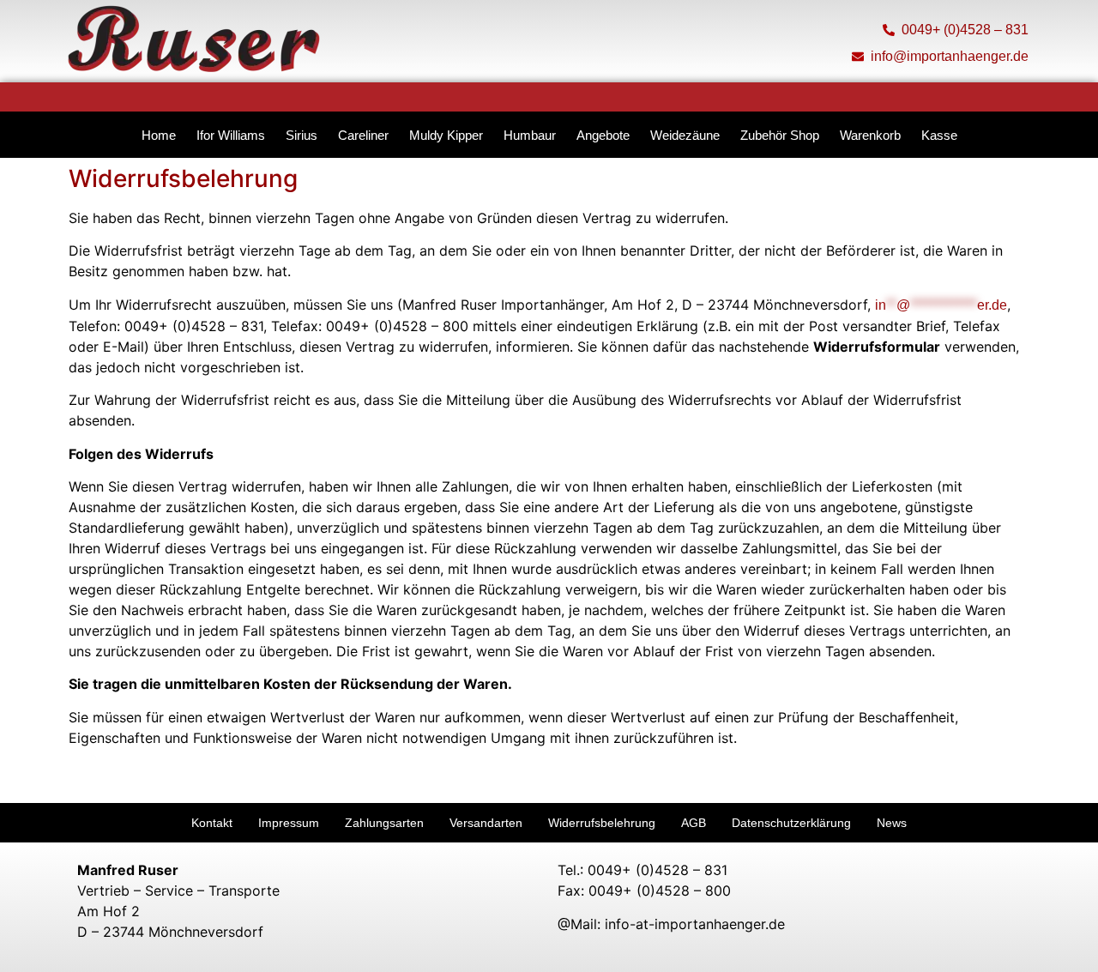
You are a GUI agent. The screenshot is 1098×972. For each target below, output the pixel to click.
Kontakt (211, 823)
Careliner (363, 135)
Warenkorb (870, 135)
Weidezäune (685, 135)
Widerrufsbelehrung (601, 823)
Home (159, 135)
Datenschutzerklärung (791, 823)
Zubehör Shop (779, 135)
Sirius (301, 135)
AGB (693, 823)
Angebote (603, 135)
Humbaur (530, 135)
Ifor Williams (230, 135)
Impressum (288, 823)
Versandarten (485, 823)
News (892, 823)
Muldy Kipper (446, 135)
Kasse (939, 135)
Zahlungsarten (384, 823)
